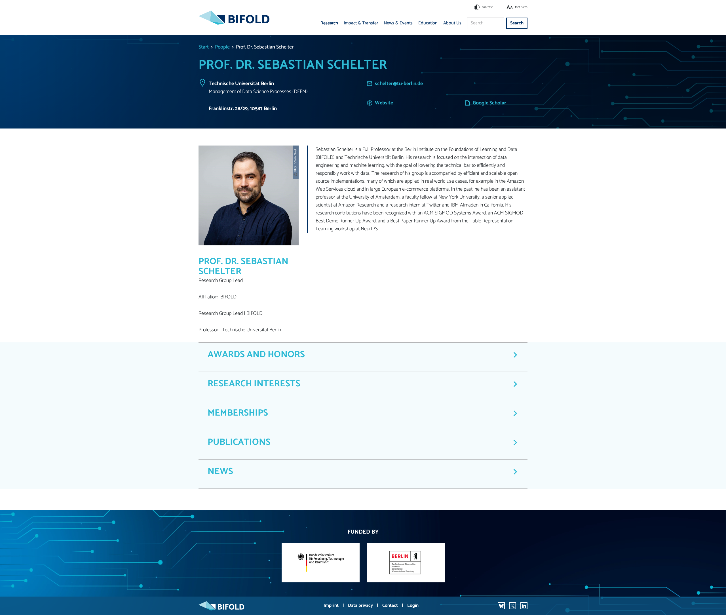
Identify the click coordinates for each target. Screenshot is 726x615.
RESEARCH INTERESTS (254, 383)
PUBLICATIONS (239, 442)
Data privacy (361, 605)
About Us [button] (452, 23)
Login (413, 605)
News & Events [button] (398, 23)
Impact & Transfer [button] (361, 23)
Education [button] (428, 23)
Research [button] (329, 23)
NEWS (220, 471)
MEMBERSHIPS (238, 413)
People (222, 47)
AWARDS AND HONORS (256, 354)
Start (204, 47)
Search (517, 23)
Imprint (332, 605)
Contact (390, 605)
